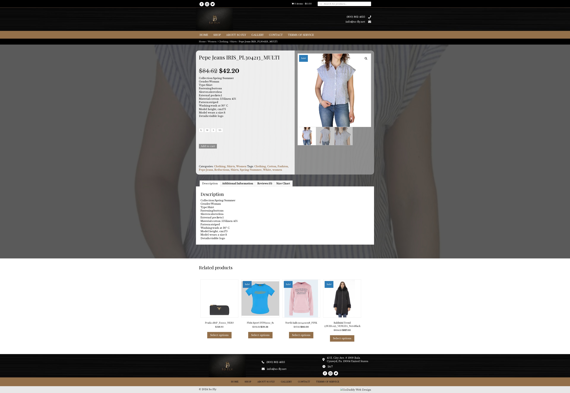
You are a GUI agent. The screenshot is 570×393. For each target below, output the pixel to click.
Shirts (233, 41)
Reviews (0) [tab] (264, 183)
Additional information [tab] (237, 183)
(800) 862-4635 (356, 16)
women (277, 169)
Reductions (221, 169)
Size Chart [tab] (283, 183)
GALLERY (286, 381)
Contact (304, 381)
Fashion (283, 166)
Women (212, 41)
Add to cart (208, 146)
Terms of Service (327, 381)
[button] (201, 4)
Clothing (223, 41)
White (267, 169)
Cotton (271, 166)
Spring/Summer (251, 169)
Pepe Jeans (206, 169)
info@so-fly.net (355, 21)
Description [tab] (210, 183)
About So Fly (266, 381)
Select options (219, 335)
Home (202, 41)
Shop (248, 381)
